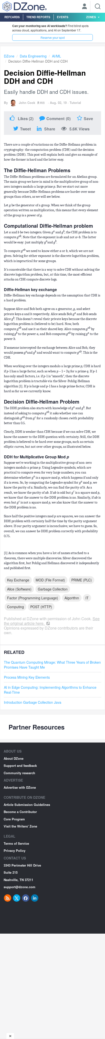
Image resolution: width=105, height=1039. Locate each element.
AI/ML (56, 56)
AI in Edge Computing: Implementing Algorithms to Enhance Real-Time (50, 690)
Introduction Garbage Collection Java (32, 702)
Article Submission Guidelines (27, 804)
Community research (19, 773)
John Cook (27, 102)
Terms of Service (16, 843)
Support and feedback (20, 765)
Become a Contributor (20, 811)
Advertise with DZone (20, 787)
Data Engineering (33, 56)
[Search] (97, 6)
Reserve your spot (53, 37)
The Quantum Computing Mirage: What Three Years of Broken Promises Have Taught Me (52, 665)
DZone (9, 56)
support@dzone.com (19, 887)
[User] (84, 7)
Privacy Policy (14, 850)
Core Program (14, 819)
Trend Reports (38, 17)
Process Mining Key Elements (27, 677)
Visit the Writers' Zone (20, 826)
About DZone (13, 758)
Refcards (12, 17)
